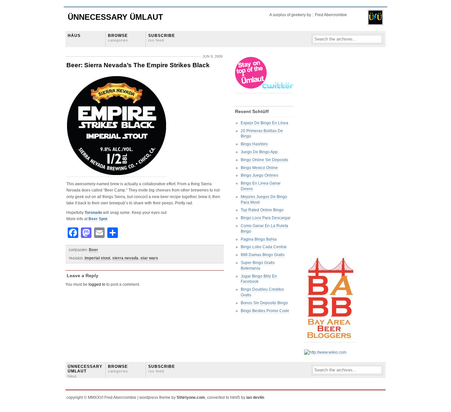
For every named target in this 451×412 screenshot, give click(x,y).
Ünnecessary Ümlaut (115, 17)
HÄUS (74, 35)
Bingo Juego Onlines (259, 175)
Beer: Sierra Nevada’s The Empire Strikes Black (138, 65)
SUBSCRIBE (161, 37)
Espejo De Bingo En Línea (264, 123)
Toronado (93, 212)
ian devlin (255, 397)
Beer (93, 250)
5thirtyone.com (191, 397)
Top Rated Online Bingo (262, 210)
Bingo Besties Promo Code (265, 311)
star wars (149, 258)
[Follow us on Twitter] (264, 90)
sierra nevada (125, 258)
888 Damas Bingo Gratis (263, 254)
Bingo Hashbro (254, 144)
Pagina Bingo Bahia (259, 239)
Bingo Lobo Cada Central (264, 247)
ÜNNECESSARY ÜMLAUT (85, 371)
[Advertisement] (330, 155)
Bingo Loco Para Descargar (266, 218)
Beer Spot (97, 219)
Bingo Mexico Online (259, 167)
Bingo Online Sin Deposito (264, 160)
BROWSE (118, 37)
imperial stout (97, 258)
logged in (96, 284)
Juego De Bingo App (259, 152)
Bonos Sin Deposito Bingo (264, 303)
